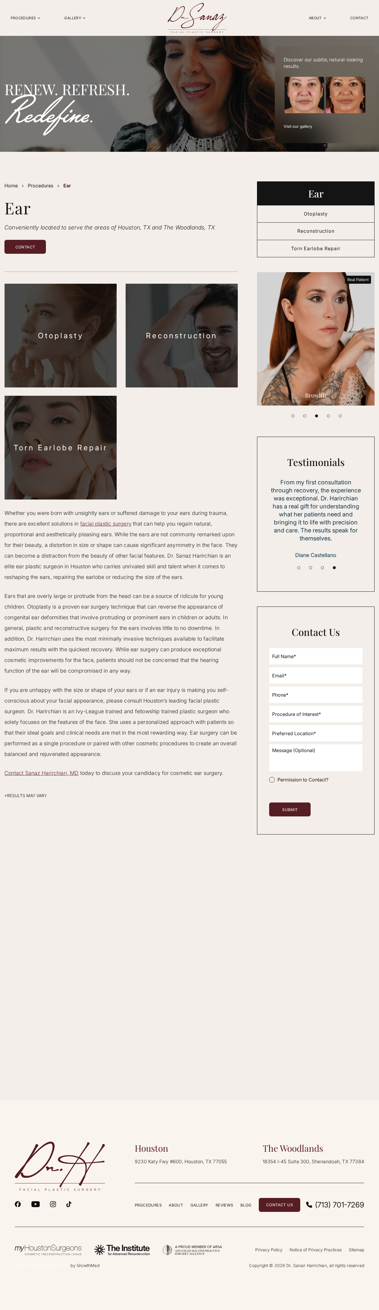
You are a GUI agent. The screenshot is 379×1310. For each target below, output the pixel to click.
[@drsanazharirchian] (68, 1204)
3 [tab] (316, 415)
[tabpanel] (316, 339)
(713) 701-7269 (339, 1204)
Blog (246, 1205)
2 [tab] (304, 415)
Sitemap (356, 1249)
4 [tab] (328, 415)
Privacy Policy (268, 1249)
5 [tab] (340, 415)
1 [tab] (292, 415)
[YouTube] (35, 1204)
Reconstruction (181, 335)
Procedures (40, 186)
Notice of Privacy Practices (316, 1249)
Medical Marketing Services (42, 1265)
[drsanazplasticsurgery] (53, 1204)
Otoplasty (60, 335)
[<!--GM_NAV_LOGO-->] (197, 18)
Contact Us (279, 1204)
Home (11, 186)
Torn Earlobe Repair (61, 447)
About (176, 1205)
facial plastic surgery (105, 524)
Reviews (224, 1205)
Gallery (199, 1205)
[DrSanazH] (18, 1204)
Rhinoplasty (316, 395)
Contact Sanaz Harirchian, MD (41, 773)
